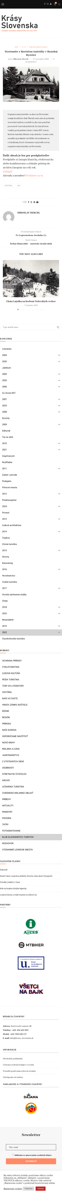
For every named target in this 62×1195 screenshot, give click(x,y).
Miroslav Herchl (21, 59)
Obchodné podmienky (13, 1058)
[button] (5, 284)
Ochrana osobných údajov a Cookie (18, 1064)
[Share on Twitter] (31, 202)
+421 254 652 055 (20, 1030)
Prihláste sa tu (34, 175)
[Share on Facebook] (28, 202)
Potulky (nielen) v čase (10, 882)
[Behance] (50, 7)
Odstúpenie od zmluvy (13, 1077)
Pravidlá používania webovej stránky (19, 1071)
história (9, 186)
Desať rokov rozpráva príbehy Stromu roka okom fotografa (26, 876)
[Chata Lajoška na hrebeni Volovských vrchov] (31, 278)
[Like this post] (25, 202)
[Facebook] (44, 7)
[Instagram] (48, 7)
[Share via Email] (37, 202)
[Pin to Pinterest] (34, 202)
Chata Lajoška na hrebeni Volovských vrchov (31, 301)
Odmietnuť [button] (28, 1189)
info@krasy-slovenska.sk (21, 1038)
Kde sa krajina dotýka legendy (13, 888)
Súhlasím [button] (40, 1189)
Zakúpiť (7, 171)
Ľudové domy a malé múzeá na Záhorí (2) (18, 895)
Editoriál (3, 870)
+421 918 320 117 (18, 1034)
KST (18, 186)
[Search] (59, 4)
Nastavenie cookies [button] (13, 1188)
